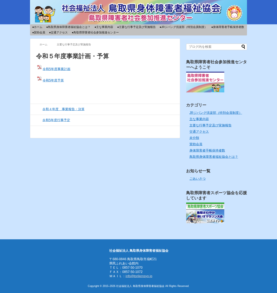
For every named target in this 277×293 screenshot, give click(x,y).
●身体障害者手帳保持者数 (227, 27)
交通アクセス (199, 131)
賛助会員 (195, 144)
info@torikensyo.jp (139, 276)
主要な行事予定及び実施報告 (210, 125)
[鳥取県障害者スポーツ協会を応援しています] (205, 222)
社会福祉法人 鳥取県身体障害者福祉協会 (140, 286)
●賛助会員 (38, 32)
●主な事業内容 (103, 27)
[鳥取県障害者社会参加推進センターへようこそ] (205, 91)
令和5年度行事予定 (56, 120)
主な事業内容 (199, 119)
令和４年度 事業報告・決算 (63, 109)
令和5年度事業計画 (56, 69)
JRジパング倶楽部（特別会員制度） (215, 112)
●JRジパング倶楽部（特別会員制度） (183, 27)
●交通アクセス (58, 32)
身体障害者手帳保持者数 (207, 150)
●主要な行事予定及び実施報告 (136, 27)
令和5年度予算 (53, 80)
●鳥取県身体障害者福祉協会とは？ (68, 27)
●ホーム (37, 27)
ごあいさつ (197, 178)
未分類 (194, 138)
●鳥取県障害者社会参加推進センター (95, 32)
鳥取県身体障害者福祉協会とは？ (213, 156)
